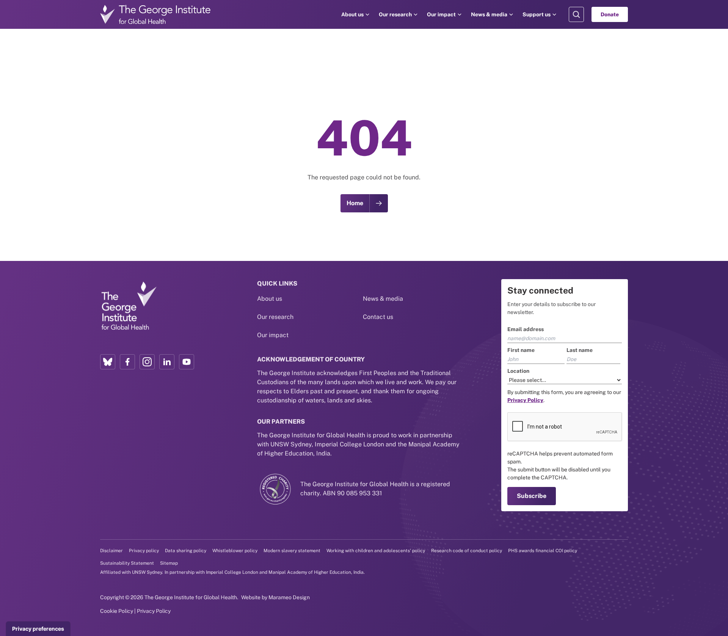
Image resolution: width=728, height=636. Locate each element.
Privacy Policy (154, 611)
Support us (536, 14)
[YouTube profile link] (186, 361)
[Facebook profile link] (127, 361)
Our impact (441, 14)
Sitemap (169, 563)
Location (518, 371)
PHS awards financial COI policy (542, 550)
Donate (610, 14)
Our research (395, 14)
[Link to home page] (128, 306)
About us (352, 14)
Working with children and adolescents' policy (375, 550)
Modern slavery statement (292, 550)
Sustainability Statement (127, 563)
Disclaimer (111, 550)
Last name (579, 350)
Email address (525, 329)
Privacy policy (144, 550)
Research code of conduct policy (466, 550)
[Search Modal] (576, 14)
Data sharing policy (185, 550)
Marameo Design (289, 597)
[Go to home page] (155, 14)
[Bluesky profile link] (107, 361)
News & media (489, 14)
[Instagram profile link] (147, 361)
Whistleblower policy (234, 550)
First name (521, 350)
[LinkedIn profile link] (166, 361)
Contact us (378, 316)
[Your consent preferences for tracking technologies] (38, 629)
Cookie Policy (116, 611)
